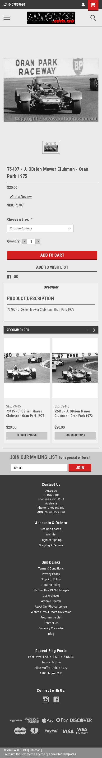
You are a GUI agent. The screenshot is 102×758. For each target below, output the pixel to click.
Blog (51, 633)
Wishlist (51, 534)
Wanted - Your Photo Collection (51, 612)
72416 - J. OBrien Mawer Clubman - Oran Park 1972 (74, 413)
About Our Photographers (51, 606)
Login (44, 540)
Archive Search (51, 601)
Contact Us (51, 623)
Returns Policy (51, 585)
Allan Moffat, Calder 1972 (51, 668)
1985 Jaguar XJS (51, 673)
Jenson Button (51, 662)
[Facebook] (9, 277)
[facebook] (56, 699)
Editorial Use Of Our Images (51, 590)
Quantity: (13, 241)
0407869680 (16, 4)
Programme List (51, 617)
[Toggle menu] (7, 17)
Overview (51, 287)
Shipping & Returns (51, 545)
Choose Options (27, 435)
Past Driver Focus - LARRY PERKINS (51, 657)
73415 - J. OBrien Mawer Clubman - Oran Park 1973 (25, 413)
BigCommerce (25, 754)
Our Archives (51, 595)
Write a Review (21, 197)
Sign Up (56, 540)
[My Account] (83, 4)
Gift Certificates (51, 529)
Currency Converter (51, 628)
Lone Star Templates (62, 754)
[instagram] (46, 699)
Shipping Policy (51, 579)
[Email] (16, 277)
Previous (88, 330)
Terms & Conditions (51, 568)
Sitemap (35, 750)
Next (95, 330)
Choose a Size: (19, 219)
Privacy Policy (51, 574)
